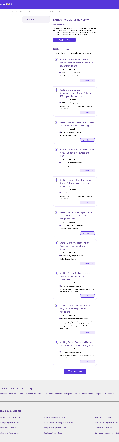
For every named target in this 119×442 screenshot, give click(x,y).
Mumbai (12, 394)
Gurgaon (68, 394)
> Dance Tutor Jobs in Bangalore (33, 12)
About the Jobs (59, 24)
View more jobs (75, 371)
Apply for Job (64, 40)
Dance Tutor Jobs (17, 12)
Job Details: (30, 19)
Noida (77, 394)
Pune (40, 394)
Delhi (21, 394)
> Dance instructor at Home (53, 12)
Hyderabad (31, 394)
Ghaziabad (109, 394)
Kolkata (58, 394)
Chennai (49, 394)
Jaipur (98, 394)
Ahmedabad (87, 394)
